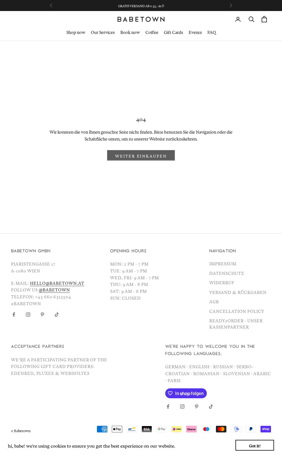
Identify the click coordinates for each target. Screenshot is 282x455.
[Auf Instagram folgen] (28, 314)
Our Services (103, 31)
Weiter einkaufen (141, 155)
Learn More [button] (188, 444)
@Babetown (54, 289)
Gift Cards (173, 31)
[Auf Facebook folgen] (14, 314)
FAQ (211, 31)
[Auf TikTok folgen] (56, 314)
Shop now (75, 31)
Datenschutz (226, 272)
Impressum (222, 262)
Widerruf (221, 281)
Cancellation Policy (236, 310)
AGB (214, 300)
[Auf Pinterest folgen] (42, 314)
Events (195, 31)
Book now (130, 31)
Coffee (151, 31)
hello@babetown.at (57, 282)
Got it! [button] (255, 445)
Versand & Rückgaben (238, 291)
